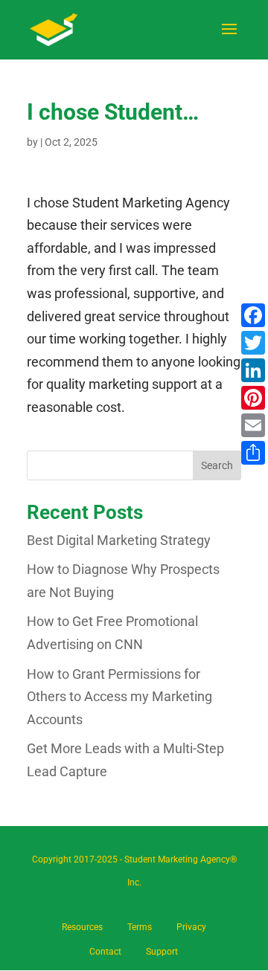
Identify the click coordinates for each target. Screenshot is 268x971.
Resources (82, 927)
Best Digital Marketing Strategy (119, 540)
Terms (139, 927)
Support (162, 951)
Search (217, 465)
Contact (105, 951)
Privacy (191, 927)
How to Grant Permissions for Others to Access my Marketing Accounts (119, 696)
